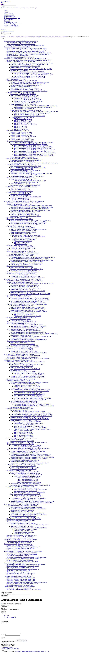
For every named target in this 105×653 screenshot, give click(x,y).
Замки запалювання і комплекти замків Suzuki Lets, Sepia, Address (28, 222)
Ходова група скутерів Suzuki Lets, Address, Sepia (21, 273)
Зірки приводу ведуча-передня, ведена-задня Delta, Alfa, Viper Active (29, 524)
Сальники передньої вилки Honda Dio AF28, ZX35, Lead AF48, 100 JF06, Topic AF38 (34, 163)
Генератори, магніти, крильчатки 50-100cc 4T (26, 385)
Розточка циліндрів (9, 16)
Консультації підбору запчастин (13, 24)
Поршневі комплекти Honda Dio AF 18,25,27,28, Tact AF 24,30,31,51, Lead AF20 (36, 111)
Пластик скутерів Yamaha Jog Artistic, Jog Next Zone (21, 317)
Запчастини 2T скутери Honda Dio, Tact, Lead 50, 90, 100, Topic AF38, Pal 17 (25, 58)
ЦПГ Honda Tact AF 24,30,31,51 (22, 122)
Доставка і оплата (9, 13)
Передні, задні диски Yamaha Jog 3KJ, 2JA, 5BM (23, 351)
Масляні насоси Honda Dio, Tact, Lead (21, 172)
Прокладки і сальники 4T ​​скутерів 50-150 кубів (20, 444)
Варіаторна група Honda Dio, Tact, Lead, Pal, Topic (21, 61)
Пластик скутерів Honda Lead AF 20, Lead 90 (23, 136)
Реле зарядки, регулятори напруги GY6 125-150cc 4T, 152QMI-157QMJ (34, 405)
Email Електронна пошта (8, 594)
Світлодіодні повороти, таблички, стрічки (19, 542)
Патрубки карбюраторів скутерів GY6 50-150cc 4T (24, 460)
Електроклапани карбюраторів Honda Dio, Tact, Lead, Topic (27, 176)
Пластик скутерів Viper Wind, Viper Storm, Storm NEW (22, 438)
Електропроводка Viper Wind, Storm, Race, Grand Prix (25, 388)
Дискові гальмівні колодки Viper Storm (28, 477)
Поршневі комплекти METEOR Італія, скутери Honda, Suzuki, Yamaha (26, 48)
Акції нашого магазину (10, 22)
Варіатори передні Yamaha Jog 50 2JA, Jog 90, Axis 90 (25, 288)
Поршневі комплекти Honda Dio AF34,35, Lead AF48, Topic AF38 (32, 113)
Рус (3, 4)
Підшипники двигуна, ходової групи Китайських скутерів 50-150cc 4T (27, 442)
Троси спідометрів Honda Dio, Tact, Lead (21, 191)
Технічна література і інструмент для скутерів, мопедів (19, 586)
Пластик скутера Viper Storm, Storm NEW (22, 441)
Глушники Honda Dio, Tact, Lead (16, 79)
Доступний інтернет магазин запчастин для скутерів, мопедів (32, 651)
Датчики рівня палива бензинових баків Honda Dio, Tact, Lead (27, 167)
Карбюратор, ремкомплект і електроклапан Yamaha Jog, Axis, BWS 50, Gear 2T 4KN (33, 333)
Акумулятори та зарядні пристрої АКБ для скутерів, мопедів (21, 41)
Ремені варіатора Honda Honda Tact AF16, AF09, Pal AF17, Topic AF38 (33, 74)
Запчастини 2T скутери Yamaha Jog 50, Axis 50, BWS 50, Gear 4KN (22, 279)
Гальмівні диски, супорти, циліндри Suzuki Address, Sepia (26, 269)
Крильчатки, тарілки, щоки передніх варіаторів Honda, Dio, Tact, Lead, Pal (31, 69)
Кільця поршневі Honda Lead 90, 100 (24, 108)
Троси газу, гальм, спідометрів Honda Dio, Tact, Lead (21, 186)
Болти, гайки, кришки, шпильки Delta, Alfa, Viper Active (26, 507)
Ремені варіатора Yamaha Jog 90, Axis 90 (21, 292)
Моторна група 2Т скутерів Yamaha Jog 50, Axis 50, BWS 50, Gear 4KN (27, 304)
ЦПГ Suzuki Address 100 (20, 244)
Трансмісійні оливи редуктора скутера (18, 555)
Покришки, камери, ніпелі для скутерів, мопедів (17, 576)
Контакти (6, 12)
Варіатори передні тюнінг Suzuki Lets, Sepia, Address (25, 211)
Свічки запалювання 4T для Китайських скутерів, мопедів (23, 547)
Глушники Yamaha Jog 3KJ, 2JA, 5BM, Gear (19, 295)
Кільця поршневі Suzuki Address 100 (20, 233)
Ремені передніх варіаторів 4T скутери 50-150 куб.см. (25, 372)
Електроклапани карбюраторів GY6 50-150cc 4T (24, 461)
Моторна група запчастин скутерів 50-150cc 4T (20, 408)
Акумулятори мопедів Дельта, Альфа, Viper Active (21, 44)
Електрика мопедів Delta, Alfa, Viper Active (19, 522)
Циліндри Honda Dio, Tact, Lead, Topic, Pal (22, 117)
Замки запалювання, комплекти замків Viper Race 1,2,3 (29, 394)
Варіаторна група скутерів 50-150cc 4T (18, 363)
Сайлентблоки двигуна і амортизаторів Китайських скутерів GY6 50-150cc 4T (32, 501)
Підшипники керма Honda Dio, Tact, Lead (22, 157)
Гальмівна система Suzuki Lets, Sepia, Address (19, 266)
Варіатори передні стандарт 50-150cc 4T (21, 366)
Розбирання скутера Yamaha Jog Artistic (18, 55)
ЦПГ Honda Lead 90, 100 (21, 129)
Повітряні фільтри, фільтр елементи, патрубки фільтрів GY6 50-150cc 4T (30, 454)
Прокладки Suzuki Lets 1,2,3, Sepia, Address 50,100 (24, 252)
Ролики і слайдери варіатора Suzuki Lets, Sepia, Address (25, 216)
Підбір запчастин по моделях (12, 18)
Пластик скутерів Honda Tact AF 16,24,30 (22, 139)
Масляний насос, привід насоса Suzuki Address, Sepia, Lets (26, 263)
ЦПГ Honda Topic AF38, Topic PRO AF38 (25, 124)
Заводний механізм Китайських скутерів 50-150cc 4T (25, 369)
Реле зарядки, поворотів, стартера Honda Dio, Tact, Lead (26, 89)
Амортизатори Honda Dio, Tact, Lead (20, 194)
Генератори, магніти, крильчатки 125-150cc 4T (27, 386)
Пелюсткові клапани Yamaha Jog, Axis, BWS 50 (23, 338)
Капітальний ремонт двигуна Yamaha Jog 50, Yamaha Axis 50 (27, 307)
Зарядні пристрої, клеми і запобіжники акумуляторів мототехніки (25, 45)
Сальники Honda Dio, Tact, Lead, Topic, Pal (22, 161)
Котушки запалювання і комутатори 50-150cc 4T (24, 401)
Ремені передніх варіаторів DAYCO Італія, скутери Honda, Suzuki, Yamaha (28, 54)
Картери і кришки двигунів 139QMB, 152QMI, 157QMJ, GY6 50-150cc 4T (31, 416)
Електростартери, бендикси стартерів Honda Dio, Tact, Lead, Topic (28, 91)
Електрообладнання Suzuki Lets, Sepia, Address (20, 219)
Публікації (7, 21)
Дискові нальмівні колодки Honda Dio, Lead (26, 182)
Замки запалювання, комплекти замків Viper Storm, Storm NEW (31, 391)
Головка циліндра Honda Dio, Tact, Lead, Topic (23, 94)
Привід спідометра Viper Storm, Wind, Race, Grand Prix (25, 499)
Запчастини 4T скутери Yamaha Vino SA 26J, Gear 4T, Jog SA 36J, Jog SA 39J (28, 358)
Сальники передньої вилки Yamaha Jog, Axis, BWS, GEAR (26, 327)
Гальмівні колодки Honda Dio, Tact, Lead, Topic (23, 179)
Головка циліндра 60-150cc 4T (18, 410)
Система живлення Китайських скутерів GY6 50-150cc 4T (23, 449)
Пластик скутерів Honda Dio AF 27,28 (21, 133)
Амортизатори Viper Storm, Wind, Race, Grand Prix (24, 488)
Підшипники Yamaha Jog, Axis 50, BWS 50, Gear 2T (21, 322)
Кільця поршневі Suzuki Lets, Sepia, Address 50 (23, 232)
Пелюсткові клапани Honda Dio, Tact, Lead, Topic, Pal (25, 170)
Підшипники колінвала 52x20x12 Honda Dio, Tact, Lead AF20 (31, 145)
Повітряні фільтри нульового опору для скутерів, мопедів (23, 566)
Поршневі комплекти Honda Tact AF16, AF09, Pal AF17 (29, 116)
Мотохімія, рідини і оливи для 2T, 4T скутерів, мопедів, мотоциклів (23, 551)
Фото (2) (6, 615)
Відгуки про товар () (10, 617)
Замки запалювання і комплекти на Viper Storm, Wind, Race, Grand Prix (30, 389)
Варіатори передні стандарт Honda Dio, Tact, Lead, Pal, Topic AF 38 (29, 64)
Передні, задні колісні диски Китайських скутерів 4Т (25, 494)
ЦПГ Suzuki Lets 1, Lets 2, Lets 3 (23, 241)
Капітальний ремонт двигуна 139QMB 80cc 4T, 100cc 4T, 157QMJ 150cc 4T (31, 414)
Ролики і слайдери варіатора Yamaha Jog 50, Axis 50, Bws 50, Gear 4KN (30, 294)
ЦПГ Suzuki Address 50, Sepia (22, 242)
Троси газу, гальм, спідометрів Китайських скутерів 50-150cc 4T (25, 464)
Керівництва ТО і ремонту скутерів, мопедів (19, 588)
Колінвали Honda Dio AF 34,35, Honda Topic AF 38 (28, 101)
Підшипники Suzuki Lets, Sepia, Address (18, 249)
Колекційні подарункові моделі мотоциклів (19, 570)
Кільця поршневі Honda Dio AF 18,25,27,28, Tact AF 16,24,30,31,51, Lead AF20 (36, 105)
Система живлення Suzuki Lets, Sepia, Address (20, 255)
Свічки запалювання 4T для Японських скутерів (20, 548)
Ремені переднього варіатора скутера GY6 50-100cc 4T (29, 373)
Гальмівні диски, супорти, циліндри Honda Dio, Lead (25, 185)
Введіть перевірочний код (8, 641)
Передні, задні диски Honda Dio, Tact (20, 195)
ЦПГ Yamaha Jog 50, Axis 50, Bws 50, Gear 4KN (23, 313)
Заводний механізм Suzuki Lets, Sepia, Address (23, 213)
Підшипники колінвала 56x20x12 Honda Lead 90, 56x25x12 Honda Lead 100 (35, 152)
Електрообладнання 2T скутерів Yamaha (18, 297)
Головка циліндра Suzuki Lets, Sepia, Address (22, 227)
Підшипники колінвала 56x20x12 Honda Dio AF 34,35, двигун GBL (33, 148)
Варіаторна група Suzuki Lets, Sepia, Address (19, 204)
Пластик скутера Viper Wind (18, 439)
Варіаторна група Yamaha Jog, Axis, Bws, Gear (20, 282)
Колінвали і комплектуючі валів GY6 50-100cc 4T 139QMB (27, 417)
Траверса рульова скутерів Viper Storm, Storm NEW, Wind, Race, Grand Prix (31, 502)
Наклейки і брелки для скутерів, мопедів (18, 572)
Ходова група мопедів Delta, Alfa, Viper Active (20, 538)
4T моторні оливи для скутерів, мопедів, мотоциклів (22, 554)
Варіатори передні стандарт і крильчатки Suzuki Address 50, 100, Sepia (30, 210)
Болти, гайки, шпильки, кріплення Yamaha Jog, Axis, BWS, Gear (25, 280)
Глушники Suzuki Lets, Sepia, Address (17, 217)
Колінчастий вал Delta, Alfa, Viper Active (21, 511)
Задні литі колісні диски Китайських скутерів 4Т (27, 497)
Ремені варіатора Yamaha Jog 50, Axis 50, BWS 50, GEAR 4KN (27, 291)
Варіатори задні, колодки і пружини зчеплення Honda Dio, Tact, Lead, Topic (31, 63)
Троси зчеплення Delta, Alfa (21, 533)
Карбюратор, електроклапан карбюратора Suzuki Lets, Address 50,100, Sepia (31, 260)
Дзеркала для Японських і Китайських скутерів (20, 567)
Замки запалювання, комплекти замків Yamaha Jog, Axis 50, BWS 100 (29, 299)
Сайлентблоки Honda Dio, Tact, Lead (20, 199)
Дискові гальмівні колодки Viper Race (27, 480)
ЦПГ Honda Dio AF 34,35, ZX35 (23, 120)
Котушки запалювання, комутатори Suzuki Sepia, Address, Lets (27, 223)
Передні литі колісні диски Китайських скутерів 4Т (28, 495)
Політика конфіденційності (11, 26)
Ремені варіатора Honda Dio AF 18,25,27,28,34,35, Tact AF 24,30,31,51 (33, 73)
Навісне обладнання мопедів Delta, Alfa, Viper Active (22, 535)
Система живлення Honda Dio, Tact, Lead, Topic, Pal (21, 164)
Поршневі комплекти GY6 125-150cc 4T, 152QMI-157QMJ (30, 427)
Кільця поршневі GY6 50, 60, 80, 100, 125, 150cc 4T (24, 420)
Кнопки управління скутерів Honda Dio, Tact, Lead (24, 88)
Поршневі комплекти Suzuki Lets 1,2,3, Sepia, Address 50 (29, 236)
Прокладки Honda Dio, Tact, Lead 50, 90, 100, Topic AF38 (26, 160)
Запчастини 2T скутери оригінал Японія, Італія (17, 47)
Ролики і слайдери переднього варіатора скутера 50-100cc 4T (27, 376)
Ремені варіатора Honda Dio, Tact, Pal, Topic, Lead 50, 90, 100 (27, 72)
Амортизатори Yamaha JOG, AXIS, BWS (21, 349)
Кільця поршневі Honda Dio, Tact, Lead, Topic (23, 104)
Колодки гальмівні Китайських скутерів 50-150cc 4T (25, 473)
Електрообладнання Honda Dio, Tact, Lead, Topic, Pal (22, 80)
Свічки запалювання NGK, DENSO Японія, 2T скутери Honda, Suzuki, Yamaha (29, 52)
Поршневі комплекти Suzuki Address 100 (25, 238)
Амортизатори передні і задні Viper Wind (25, 491)
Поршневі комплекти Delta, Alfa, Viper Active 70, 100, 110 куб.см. (28, 514)
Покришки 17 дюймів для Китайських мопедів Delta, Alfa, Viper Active (27, 582)
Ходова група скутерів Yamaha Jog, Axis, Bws (20, 348)
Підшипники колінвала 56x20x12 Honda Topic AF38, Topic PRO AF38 (33, 154)
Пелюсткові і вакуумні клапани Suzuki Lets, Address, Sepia (26, 261)
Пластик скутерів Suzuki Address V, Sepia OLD (23, 248)
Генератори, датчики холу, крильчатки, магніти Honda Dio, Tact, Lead (29, 82)
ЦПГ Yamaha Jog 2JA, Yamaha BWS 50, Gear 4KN (27, 316)
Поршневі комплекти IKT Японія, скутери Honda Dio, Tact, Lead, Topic (27, 49)
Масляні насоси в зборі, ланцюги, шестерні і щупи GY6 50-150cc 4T (29, 463)
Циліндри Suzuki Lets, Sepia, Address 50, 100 (22, 239)
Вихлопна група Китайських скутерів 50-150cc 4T (21, 379)
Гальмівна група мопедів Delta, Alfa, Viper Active (20, 536)
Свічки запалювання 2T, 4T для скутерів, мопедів (18, 544)
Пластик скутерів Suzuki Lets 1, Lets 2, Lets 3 (22, 247)
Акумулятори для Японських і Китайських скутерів (21, 42)
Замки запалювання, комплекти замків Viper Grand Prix (29, 395)
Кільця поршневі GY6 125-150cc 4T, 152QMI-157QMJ (29, 423)
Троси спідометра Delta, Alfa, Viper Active (25, 529)
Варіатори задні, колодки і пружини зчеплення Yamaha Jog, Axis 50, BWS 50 (31, 283)
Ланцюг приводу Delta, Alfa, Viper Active (21, 526)
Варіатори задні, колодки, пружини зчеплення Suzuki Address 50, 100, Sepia (31, 207)
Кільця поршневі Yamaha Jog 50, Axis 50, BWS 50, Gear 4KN (27, 310)
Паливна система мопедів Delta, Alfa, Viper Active (21, 520)
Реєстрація (6, 1)
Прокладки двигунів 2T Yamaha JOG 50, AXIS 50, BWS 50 (26, 324)
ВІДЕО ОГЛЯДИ (9, 19)
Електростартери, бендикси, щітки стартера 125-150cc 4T (30, 399)
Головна (6, 10)
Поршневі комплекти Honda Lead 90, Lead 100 (27, 114)
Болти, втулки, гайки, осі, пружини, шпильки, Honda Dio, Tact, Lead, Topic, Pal (29, 60)
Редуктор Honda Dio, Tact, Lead (19, 70)
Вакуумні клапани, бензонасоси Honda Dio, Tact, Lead (25, 166)
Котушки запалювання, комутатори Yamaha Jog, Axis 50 (26, 301)
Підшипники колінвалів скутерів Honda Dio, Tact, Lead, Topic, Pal (28, 144)
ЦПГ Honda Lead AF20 (20, 126)
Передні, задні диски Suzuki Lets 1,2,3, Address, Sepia (25, 276)
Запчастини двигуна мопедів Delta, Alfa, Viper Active (22, 505)
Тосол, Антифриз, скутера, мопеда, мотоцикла (20, 560)
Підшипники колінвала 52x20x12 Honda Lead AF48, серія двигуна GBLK (34, 149)
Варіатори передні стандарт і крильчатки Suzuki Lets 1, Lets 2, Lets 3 (29, 208)
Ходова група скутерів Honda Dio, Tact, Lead (19, 192)
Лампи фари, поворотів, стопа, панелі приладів (54, 36)
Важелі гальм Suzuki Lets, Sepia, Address (21, 267)
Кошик (3, 29)
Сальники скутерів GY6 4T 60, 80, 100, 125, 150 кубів (25, 447)
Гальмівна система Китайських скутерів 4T (19, 470)
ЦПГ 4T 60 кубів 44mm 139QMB (23, 430)
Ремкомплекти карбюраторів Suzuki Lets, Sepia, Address (25, 264)
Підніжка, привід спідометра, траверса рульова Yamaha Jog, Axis (28, 352)
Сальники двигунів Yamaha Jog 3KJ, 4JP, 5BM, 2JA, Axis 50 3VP (28, 326)
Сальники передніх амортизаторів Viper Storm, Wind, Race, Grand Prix (29, 448)
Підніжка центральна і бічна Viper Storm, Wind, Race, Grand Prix (28, 498)
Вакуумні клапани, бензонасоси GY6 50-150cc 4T (24, 452)
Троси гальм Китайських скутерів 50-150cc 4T (23, 469)
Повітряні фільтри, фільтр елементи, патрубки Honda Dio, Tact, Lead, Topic (31, 173)
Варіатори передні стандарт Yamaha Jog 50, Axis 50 (24, 285)
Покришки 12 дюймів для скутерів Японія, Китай (21, 579)
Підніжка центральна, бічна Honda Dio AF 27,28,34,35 (25, 197)
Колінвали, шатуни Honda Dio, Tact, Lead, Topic (23, 97)
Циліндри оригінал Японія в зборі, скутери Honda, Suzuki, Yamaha (25, 51)
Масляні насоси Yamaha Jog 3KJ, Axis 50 (21, 335)
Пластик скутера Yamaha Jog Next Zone (21, 320)
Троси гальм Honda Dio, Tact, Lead (20, 189)
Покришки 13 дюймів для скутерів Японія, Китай (21, 580)
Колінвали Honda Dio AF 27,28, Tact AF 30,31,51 (27, 99)
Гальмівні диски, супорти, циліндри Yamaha (22, 344)
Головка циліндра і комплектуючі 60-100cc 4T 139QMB (29, 411)
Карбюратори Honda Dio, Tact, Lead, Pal (21, 169)
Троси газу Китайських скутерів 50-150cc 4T (23, 466)
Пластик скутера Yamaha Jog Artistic (20, 319)
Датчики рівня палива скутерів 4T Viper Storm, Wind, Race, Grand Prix (29, 455)
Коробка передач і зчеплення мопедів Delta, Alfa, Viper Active (24, 519)
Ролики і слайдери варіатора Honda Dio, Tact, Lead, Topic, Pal (27, 77)
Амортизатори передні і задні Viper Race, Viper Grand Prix (30, 492)
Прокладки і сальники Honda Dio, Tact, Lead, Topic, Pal (22, 158)
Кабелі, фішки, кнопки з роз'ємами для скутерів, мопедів (23, 569)
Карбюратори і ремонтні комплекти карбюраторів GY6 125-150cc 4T (29, 458)
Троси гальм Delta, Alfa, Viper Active (24, 532)
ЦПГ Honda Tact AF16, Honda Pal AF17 (25, 123)
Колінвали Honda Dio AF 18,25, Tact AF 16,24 (26, 98)
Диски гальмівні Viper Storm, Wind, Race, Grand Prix (24, 472)
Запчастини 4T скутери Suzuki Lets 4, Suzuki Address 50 (22, 357)
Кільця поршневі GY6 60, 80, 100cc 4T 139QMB (27, 422)
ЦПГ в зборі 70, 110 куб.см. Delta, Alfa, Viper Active (24, 517)
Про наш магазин (9, 15)
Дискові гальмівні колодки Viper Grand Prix (29, 482)
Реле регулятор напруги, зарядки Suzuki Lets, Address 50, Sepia (27, 224)
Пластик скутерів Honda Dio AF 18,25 (21, 132)
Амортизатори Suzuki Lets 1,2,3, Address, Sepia (23, 274)
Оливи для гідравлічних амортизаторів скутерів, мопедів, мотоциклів (26, 557)
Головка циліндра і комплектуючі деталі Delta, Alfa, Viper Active (28, 508)
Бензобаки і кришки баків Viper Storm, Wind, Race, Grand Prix (27, 451)
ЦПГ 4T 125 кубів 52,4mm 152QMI (23, 435)
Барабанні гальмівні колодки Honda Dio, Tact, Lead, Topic (30, 180)
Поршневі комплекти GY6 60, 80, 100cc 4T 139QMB (28, 426)
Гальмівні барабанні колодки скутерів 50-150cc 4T (28, 474)
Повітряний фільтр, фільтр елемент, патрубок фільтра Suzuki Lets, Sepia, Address (32, 257)
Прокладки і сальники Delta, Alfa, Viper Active (23, 516)
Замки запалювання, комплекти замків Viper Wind (28, 392)
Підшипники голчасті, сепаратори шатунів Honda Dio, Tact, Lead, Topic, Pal (31, 142)
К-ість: (2, 611)
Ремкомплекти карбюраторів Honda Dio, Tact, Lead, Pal (25, 174)
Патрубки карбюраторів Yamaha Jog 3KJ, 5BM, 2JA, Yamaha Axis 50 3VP (30, 336)
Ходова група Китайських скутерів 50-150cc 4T (20, 486)
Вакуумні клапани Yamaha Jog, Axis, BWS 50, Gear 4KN (26, 330)
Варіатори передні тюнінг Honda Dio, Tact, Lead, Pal (25, 66)
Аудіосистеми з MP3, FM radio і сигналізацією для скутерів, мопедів (26, 564)
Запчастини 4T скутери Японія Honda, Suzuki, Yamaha (19, 354)
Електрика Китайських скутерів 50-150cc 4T (19, 380)
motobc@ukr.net (8, 647)
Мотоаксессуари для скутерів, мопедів (14, 563)
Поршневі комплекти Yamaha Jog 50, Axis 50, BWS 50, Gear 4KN (28, 311)
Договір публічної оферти (11, 25)
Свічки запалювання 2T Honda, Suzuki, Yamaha (20, 545)
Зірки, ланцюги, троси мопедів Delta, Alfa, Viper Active (22, 523)
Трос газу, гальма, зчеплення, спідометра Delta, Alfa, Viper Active (28, 527)
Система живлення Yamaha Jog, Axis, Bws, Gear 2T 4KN (23, 329)
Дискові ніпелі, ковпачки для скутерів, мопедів (20, 585)
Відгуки (3, 648)
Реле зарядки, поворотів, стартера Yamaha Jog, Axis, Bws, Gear (27, 302)
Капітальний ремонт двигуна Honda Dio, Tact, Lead (24, 95)
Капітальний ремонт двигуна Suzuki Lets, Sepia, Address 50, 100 (28, 229)
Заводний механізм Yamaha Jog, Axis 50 (21, 289)
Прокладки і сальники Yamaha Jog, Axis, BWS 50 (21, 323)
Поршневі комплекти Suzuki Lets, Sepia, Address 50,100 (25, 235)
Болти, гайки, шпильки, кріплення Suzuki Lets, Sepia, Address (24, 202)
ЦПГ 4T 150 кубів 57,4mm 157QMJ (23, 436)
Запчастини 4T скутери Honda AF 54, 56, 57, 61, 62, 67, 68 (23, 355)
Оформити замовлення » (7, 31)
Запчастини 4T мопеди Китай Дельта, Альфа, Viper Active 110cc (22, 504)
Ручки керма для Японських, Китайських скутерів (21, 573)
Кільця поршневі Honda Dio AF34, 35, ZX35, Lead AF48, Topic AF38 (33, 107)
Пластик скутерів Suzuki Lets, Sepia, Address (19, 245)
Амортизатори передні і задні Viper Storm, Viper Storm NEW (30, 489)
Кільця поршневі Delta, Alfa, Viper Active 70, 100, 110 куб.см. (27, 513)
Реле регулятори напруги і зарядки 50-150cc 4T (23, 402)
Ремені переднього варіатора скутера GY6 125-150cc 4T (29, 374)
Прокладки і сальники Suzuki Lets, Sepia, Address (21, 251)
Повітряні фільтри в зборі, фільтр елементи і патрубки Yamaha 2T (28, 339)
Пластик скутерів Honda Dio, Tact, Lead (18, 130)
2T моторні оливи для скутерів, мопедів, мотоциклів (22, 552)
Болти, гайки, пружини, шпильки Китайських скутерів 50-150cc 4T (26, 361)
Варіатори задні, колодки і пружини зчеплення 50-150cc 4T (27, 364)
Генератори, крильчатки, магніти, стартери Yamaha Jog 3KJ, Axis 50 (29, 298)
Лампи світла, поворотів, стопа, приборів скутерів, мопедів (23, 36)
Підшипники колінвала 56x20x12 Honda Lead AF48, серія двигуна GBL (34, 151)
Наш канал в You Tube (12, 648)
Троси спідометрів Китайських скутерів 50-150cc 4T (25, 467)
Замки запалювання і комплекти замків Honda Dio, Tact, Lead (27, 83)
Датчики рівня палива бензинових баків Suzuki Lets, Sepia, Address (29, 258)
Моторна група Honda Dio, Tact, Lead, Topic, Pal (20, 92)
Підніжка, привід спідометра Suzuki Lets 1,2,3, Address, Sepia (27, 277)
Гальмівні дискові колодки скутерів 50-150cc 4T (27, 476)
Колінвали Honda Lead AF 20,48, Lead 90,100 (26, 102)
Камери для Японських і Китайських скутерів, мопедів (22, 583)
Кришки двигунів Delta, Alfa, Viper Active (22, 510)
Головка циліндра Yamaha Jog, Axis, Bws (21, 305)
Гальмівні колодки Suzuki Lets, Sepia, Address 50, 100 (25, 270)
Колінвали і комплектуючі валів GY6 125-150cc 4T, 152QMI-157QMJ (29, 419)
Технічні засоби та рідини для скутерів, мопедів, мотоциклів (24, 558)
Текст (3, 638)
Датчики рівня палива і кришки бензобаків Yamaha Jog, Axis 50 (28, 332)
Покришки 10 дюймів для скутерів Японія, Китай (21, 577)
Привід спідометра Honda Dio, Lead (20, 198)
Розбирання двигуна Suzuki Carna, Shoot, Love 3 (20, 57)
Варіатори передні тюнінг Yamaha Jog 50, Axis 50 (24, 286)
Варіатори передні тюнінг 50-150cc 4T (21, 367)
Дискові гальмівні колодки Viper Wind (27, 479)
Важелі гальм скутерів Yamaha (18, 342)
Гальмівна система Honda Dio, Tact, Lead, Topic (20, 177)
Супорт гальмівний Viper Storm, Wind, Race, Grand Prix (25, 483)
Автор (3, 634)
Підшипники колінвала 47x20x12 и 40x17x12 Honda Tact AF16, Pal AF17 (34, 155)
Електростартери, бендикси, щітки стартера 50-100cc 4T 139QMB (32, 398)
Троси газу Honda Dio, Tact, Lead (19, 188)
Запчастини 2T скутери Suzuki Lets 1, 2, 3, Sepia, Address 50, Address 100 (24, 201)
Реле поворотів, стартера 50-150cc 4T (20, 407)
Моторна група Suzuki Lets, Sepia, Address (19, 226)
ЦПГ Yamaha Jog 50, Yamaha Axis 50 (24, 314)
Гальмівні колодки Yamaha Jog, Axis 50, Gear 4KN (24, 345)
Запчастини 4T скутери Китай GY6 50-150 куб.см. (18, 360)
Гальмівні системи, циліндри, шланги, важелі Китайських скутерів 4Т (30, 485)
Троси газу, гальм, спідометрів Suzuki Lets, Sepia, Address (23, 272)
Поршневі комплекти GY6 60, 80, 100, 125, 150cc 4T (25, 424)
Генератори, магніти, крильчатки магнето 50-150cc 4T (25, 383)
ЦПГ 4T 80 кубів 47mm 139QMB (23, 432)
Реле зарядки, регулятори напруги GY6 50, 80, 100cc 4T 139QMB (32, 404)
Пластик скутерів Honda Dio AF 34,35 (21, 135)
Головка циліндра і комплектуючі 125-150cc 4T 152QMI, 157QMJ (32, 413)
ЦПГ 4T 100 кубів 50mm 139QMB (23, 433)
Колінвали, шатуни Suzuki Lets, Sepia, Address (23, 230)
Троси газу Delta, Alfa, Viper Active (23, 530)
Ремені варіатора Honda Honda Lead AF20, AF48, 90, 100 (29, 76)
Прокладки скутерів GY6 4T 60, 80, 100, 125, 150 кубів (25, 445)
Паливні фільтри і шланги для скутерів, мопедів (17, 549)
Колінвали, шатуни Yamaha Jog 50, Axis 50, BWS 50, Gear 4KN (28, 308)
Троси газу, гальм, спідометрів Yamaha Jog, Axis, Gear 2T (23, 347)
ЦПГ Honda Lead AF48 (20, 127)
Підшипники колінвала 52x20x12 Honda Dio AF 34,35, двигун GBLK (33, 147)
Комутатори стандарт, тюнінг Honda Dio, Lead (23, 86)
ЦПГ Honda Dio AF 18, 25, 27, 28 (23, 119)
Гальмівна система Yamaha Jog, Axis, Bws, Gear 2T (21, 341)
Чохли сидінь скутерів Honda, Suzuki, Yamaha (20, 574)
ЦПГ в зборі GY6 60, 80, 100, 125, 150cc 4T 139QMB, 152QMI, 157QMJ (30, 429)
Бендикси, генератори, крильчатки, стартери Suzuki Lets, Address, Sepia (30, 220)
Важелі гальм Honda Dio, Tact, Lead (20, 183)
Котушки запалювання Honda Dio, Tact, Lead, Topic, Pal (25, 85)
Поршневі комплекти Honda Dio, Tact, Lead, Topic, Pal (25, 110)
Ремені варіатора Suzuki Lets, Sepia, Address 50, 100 (24, 214)
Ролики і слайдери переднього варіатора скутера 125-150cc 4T (27, 377)
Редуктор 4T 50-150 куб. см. (18, 370)
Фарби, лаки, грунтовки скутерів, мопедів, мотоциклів (22, 561)
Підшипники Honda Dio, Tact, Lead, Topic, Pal (20, 141)
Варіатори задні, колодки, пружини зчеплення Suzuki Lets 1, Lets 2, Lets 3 (31, 205)
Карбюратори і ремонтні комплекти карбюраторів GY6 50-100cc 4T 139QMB (32, 457)
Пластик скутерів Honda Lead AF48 (20, 138)
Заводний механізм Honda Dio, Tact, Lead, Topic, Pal (24, 67)
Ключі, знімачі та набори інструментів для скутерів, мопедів (24, 589)
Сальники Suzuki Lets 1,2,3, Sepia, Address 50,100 (24, 254)
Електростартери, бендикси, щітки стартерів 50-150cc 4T (26, 397)
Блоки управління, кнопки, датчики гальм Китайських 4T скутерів (29, 382)
